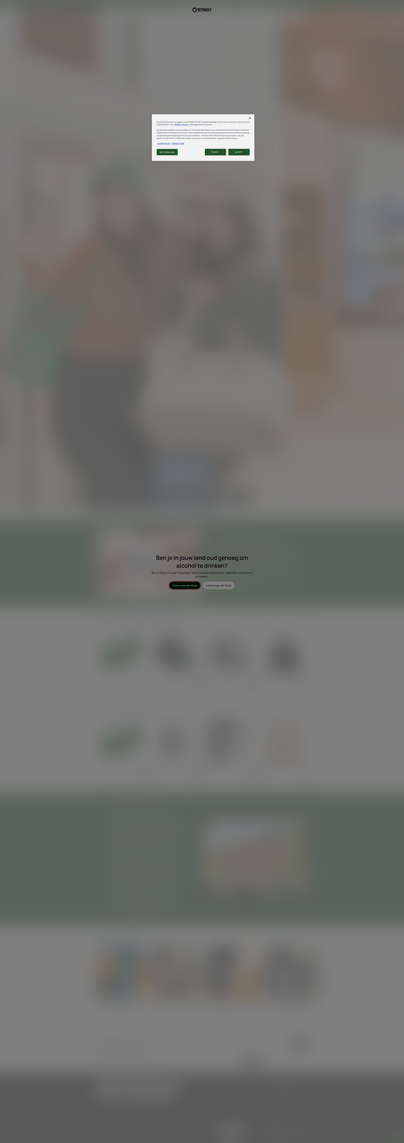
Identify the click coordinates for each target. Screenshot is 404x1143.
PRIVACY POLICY (182, 124)
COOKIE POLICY (164, 143)
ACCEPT (239, 152)
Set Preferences (167, 152)
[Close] (250, 118)
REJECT (215, 152)
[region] (203, 137)
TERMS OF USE (178, 143)
